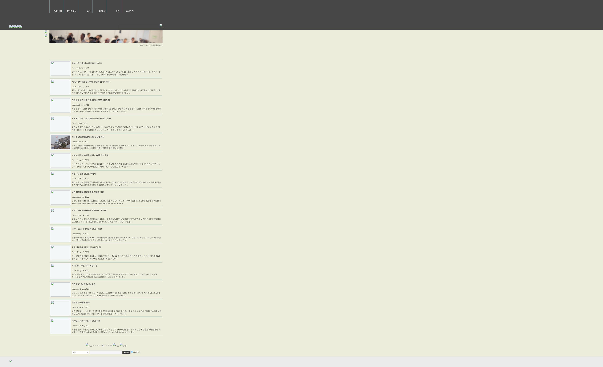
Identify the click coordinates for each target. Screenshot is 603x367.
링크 (117, 11)
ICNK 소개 (57, 11)
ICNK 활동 (71, 11)
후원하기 (130, 11)
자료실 (102, 11)
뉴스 (89, 11)
